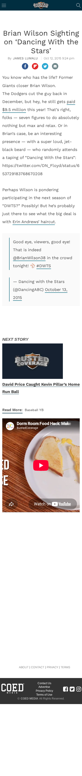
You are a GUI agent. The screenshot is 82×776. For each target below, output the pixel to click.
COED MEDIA (29, 698)
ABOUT (23, 667)
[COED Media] (12, 693)
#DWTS (43, 265)
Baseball (31, 410)
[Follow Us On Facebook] (65, 688)
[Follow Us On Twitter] (72, 688)
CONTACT (37, 667)
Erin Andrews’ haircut (34, 221)
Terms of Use (44, 694)
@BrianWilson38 (29, 257)
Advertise (44, 687)
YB (41, 410)
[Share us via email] (55, 66)
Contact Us (44, 683)
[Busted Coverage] (41, 5)
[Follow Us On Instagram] (79, 688)
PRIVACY (52, 667)
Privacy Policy (44, 690)
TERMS (65, 667)
